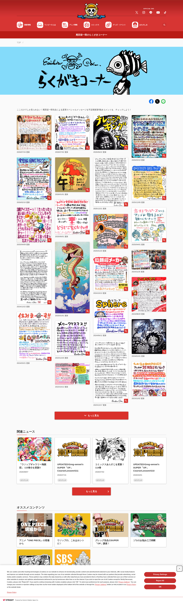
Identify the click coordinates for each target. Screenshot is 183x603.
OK (160, 587)
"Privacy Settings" (124, 582)
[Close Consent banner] (179, 568)
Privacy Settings (160, 574)
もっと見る (93, 415)
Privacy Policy (131, 584)
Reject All (160, 581)
